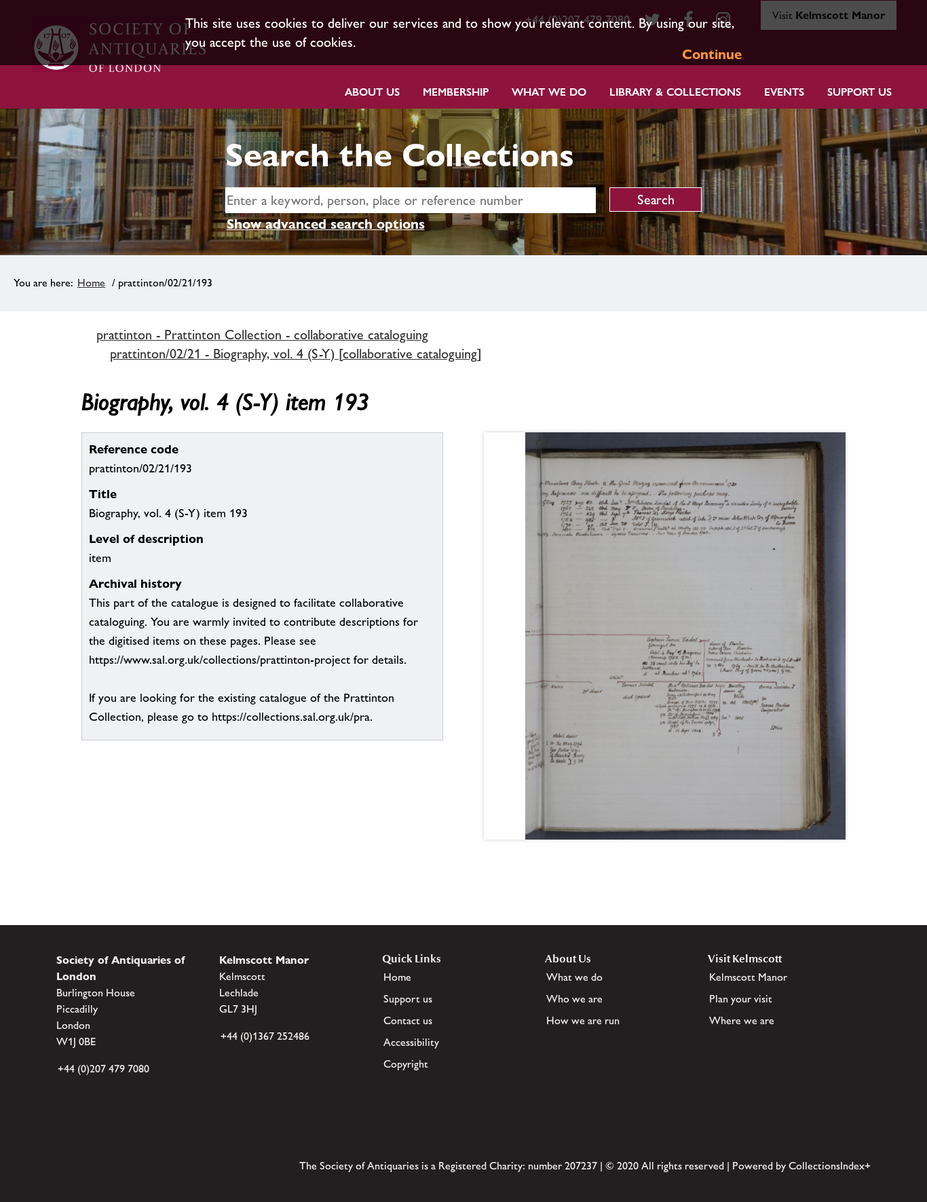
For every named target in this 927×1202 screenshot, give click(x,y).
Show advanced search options (326, 224)
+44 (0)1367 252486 (265, 1036)
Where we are (741, 1020)
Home (91, 282)
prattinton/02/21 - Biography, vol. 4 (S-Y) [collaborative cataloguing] (296, 353)
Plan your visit (740, 998)
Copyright (405, 1063)
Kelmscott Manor (748, 977)
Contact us (407, 1020)
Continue (712, 54)
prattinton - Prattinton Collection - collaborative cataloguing (262, 334)
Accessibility (411, 1042)
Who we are (574, 998)
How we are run (583, 1020)
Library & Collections (675, 92)
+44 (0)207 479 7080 (103, 1068)
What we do (549, 92)
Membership (456, 92)
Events (784, 92)
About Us (372, 92)
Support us (407, 998)
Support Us (859, 92)
